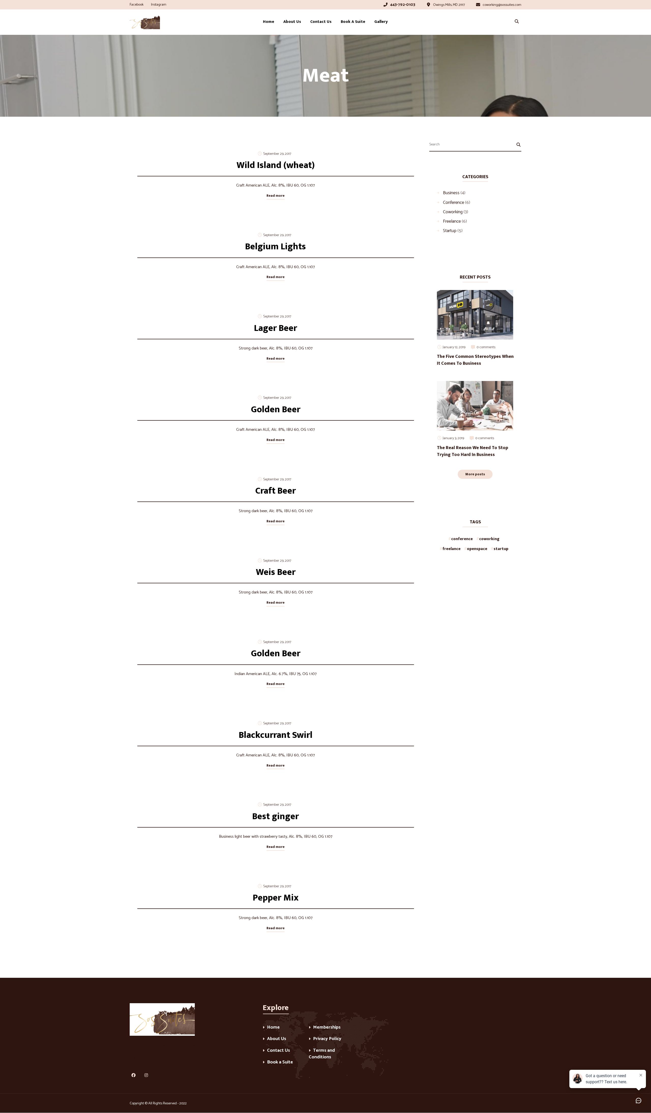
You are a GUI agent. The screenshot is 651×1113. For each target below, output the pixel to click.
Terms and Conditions (322, 1054)
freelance (451, 548)
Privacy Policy (327, 1039)
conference (462, 539)
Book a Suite (280, 1062)
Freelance (452, 221)
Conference (453, 202)
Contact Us (278, 1050)
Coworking (453, 211)
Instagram (158, 5)
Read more (276, 196)
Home (273, 1027)
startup (501, 548)
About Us (276, 1039)
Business (451, 192)
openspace (477, 548)
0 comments (486, 347)
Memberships (327, 1027)
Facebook (136, 5)
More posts (475, 474)
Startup (449, 230)
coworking (489, 539)
